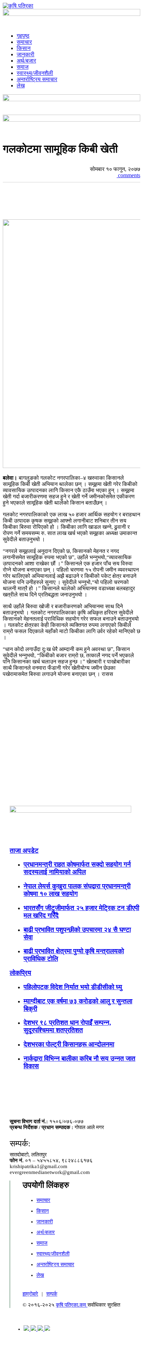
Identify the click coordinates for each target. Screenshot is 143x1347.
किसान (24, 48)
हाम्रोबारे (30, 1294)
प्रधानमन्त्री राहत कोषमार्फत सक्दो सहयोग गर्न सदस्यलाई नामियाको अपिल (77, 868)
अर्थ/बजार (26, 61)
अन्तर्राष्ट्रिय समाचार (37, 79)
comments (128, 175)
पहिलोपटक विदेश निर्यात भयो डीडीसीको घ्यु (73, 987)
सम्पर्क (51, 1294)
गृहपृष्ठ (23, 36)
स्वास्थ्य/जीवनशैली (35, 73)
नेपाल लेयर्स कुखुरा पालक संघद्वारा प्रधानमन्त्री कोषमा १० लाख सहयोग (77, 889)
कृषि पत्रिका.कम (71, 1305)
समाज (22, 67)
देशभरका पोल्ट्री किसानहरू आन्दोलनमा (69, 1044)
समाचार (24, 42)
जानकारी (25, 54)
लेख (21, 85)
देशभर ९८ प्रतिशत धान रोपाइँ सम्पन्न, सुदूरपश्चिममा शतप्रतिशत (67, 1026)
